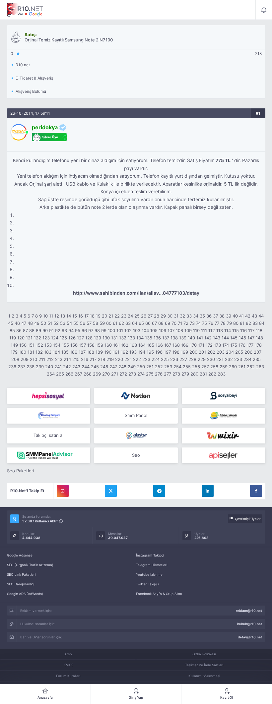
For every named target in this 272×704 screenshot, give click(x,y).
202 (211, 352)
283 (222, 374)
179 (14, 352)
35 (202, 316)
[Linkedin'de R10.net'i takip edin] (208, 491)
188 (90, 352)
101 (119, 330)
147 (250, 337)
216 (84, 359)
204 (230, 352)
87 (25, 330)
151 (31, 345)
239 (40, 366)
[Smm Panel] (49, 396)
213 (58, 359)
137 (165, 337)
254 (177, 366)
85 (12, 330)
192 (124, 352)
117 (251, 330)
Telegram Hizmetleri (151, 565)
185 (65, 352)
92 (57, 330)
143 (216, 337)
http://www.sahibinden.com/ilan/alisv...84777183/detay (136, 293)
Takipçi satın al (48, 435)
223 (146, 359)
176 (241, 345)
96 (84, 330)
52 (56, 323)
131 (114, 337)
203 (221, 352)
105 (154, 330)
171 (201, 345)
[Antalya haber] (223, 416)
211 (41, 359)
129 (97, 337)
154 (56, 345)
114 (227, 330)
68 (161, 323)
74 (198, 323)
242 (67, 366)
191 (116, 352)
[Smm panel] (49, 455)
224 (156, 359)
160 (108, 345)
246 (104, 366)
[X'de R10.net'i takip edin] (111, 491)
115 (235, 330)
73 (192, 323)
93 (64, 330)
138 (174, 337)
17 (86, 316)
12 (56, 316)
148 (259, 337)
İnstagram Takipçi (150, 555)
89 (38, 330)
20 (104, 316)
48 (30, 323)
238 (30, 366)
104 (145, 330)
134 (140, 337)
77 (217, 323)
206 (248, 352)
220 (119, 359)
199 (184, 352)
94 (71, 330)
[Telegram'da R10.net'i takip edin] (159, 491)
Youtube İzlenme (149, 574)
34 (195, 316)
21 (110, 316)
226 (174, 359)
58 (95, 323)
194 (141, 352)
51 (49, 323)
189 (99, 352)
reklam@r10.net (249, 611)
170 (193, 345)
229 (202, 359)
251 (150, 366)
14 (68, 316)
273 (132, 374)
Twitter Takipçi (147, 584)
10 (45, 316)
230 (211, 359)
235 (257, 359)
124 (54, 337)
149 (14, 345)
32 (182, 316)
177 (250, 345)
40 (235, 316)
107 (171, 330)
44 (261, 316)
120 (21, 337)
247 (113, 366)
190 (107, 352)
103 (136, 330)
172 (209, 345)
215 (76, 359)
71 (180, 323)
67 (154, 323)
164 (142, 345)
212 (50, 359)
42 (247, 316)
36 (209, 316)
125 (63, 337)
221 (128, 359)
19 (98, 316)
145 (234, 337)
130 (106, 337)
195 (150, 352)
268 (88, 374)
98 (97, 330)
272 (123, 374)
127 (80, 337)
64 (134, 323)
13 (62, 316)
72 (185, 323)
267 (78, 374)
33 (189, 316)
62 (121, 323)
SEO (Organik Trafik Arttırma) (30, 565)
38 (222, 316)
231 (220, 359)
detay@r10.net (250, 637)
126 (72, 337)
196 (159, 352)
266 (69, 374)
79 (229, 323)
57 (89, 323)
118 (259, 330)
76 (210, 323)
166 (159, 345)
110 (196, 330)
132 (122, 337)
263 (260, 366)
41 (241, 316)
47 (23, 323)
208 (15, 359)
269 (97, 374)
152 (39, 345)
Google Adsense (20, 555)
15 (74, 316)
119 (12, 337)
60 (108, 323)
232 (229, 359)
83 (255, 323)
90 (45, 330)
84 (261, 323)
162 (124, 345)
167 (167, 345)
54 (69, 323)
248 (122, 366)
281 (203, 374)
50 (43, 323)
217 (93, 359)
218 (101, 359)
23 (123, 316)
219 (110, 359)
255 (187, 366)
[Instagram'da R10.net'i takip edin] (63, 491)
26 (143, 316)
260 (233, 366)
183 (47, 352)
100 (111, 330)
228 (192, 359)
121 (29, 337)
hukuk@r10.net (249, 624)
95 (77, 330)
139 (182, 337)
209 (25, 359)
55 (76, 323)
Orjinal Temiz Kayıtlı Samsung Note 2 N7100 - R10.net (25, 10)
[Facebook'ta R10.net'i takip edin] (256, 491)
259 (224, 366)
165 (150, 345)
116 (243, 330)
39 (228, 316)
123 (46, 337)
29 (163, 316)
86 (19, 330)
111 (204, 330)
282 (212, 374)
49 (36, 323)
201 (202, 352)
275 (150, 374)
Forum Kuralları (68, 676)
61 (115, 323)
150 (23, 345)
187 (82, 352)
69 (167, 323)
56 (82, 323)
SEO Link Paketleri (21, 574)
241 (58, 366)
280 (194, 374)
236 (12, 366)
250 (141, 366)
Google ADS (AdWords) (25, 594)
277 (167, 374)
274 (141, 374)
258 (214, 366)
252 (159, 366)
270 (106, 374)
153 (48, 345)
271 (114, 374)
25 (137, 316)
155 (65, 345)
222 (137, 359)
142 (208, 337)
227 (183, 359)
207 (257, 352)
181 (31, 352)
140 (191, 337)
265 (60, 374)
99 (103, 330)
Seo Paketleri (20, 470)
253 (168, 366)
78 (223, 323)
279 (185, 374)
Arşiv (68, 654)
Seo (136, 455)
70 (173, 323)
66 (148, 323)
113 (219, 330)
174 (225, 345)
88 (31, 330)
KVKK (68, 665)
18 (92, 316)
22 (117, 316)
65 (141, 323)
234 (247, 359)
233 (238, 359)
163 (133, 345)
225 (165, 359)
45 (10, 323)
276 (159, 374)
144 (225, 337)
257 (205, 366)
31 (176, 316)
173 (217, 345)
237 (21, 366)
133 (131, 337)
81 (242, 323)
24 (130, 316)
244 (86, 366)
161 (116, 345)
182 (39, 352)
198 (175, 352)
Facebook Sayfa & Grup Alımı (159, 594)
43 (254, 316)
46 (17, 323)
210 (33, 359)
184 (56, 352)
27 (150, 316)
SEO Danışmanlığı (20, 584)
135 (148, 337)
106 (162, 330)
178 (258, 345)
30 (169, 316)
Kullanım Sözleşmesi (204, 676)
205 (239, 352)
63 (128, 323)
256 (196, 366)
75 (204, 323)
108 (179, 330)
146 (242, 337)
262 (251, 366)
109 (188, 330)
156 (74, 345)
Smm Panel (136, 415)
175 (233, 345)
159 (99, 345)
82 (248, 323)
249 (132, 366)
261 (241, 366)
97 (90, 330)
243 (76, 366)
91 (51, 330)
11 (51, 316)
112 (211, 330)
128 (89, 337)
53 (62, 323)
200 (193, 352)
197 (167, 352)
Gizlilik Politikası (204, 654)
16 (80, 316)
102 (128, 330)
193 (133, 352)
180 (22, 352)
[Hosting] (136, 396)
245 (95, 366)
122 (37, 337)
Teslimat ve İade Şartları (204, 665)
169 (184, 345)
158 (91, 345)
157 (82, 345)
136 (157, 337)
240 (49, 366)
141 (199, 337)
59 (102, 323)
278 (176, 374)
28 (156, 316)
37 (215, 316)
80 (235, 323)
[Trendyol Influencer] (223, 435)
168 (176, 345)
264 (51, 374)
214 (67, 359)
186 (73, 352)
